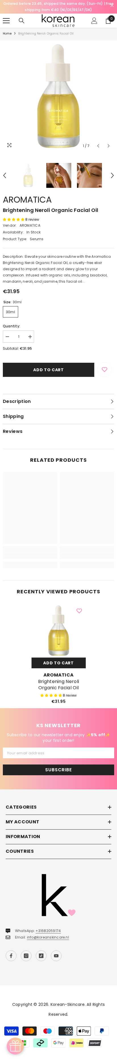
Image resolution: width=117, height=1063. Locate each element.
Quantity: (11, 326)
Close (112, 5)
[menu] (6, 20)
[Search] (21, 20)
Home (7, 33)
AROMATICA (27, 200)
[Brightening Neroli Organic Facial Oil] (59, 631)
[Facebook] (11, 955)
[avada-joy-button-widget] (15, 1046)
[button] (98, 146)
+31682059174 (48, 930)
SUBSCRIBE (58, 769)
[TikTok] (41, 955)
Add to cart (48, 370)
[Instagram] (26, 955)
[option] (58, 95)
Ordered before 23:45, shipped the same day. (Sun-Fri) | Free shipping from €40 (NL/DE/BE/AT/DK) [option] (58, 6)
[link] (30, 556)
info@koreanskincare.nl (48, 937)
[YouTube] (56, 955)
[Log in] (94, 21)
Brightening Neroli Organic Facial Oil (58, 684)
